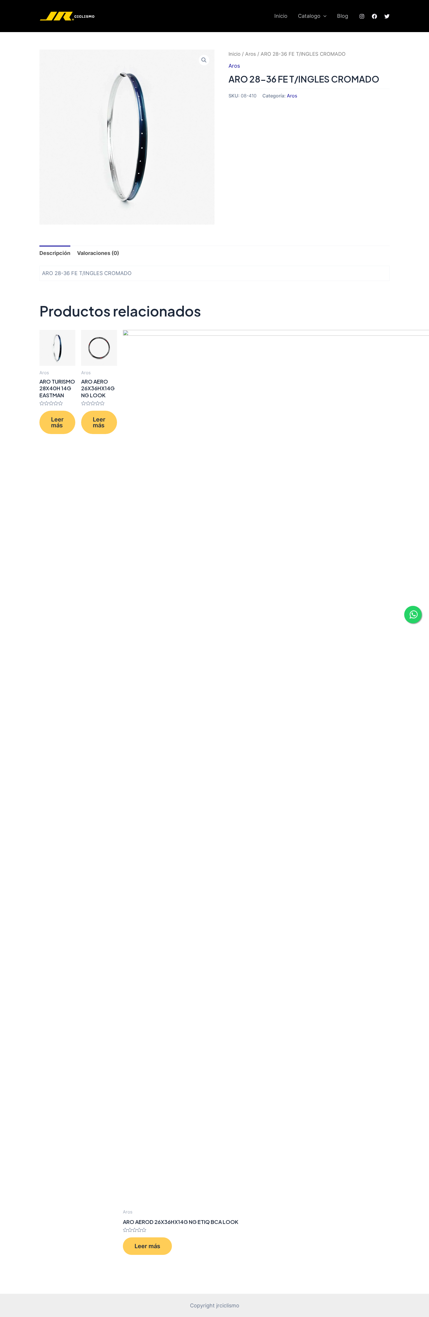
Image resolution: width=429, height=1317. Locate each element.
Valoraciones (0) (98, 253)
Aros (250, 54)
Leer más (57, 422)
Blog (342, 16)
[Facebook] (374, 16)
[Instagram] (362, 16)
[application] (323, 16)
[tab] (54, 253)
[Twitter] (387, 16)
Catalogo (309, 16)
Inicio (280, 16)
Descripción (54, 253)
